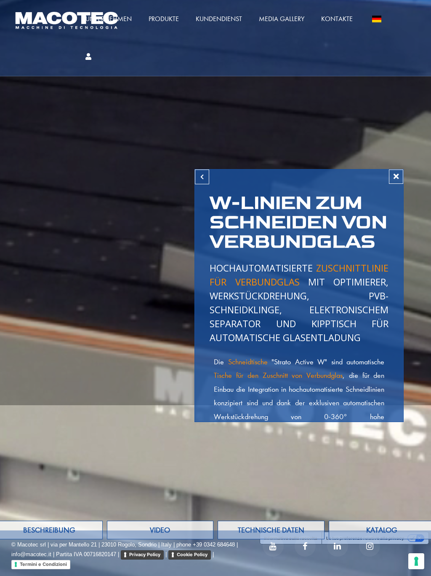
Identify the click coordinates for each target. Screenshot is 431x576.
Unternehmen (108, 19)
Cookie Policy (192, 554)
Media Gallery (281, 19)
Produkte (164, 19)
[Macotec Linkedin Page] (337, 546)
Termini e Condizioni (43, 564)
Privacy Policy (144, 554)
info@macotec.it (31, 554)
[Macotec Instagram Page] (369, 546)
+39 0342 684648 (214, 544)
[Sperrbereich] (88, 57)
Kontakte (337, 19)
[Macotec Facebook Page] (305, 546)
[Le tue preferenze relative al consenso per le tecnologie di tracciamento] (416, 561)
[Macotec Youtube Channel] (273, 546)
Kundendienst (219, 19)
